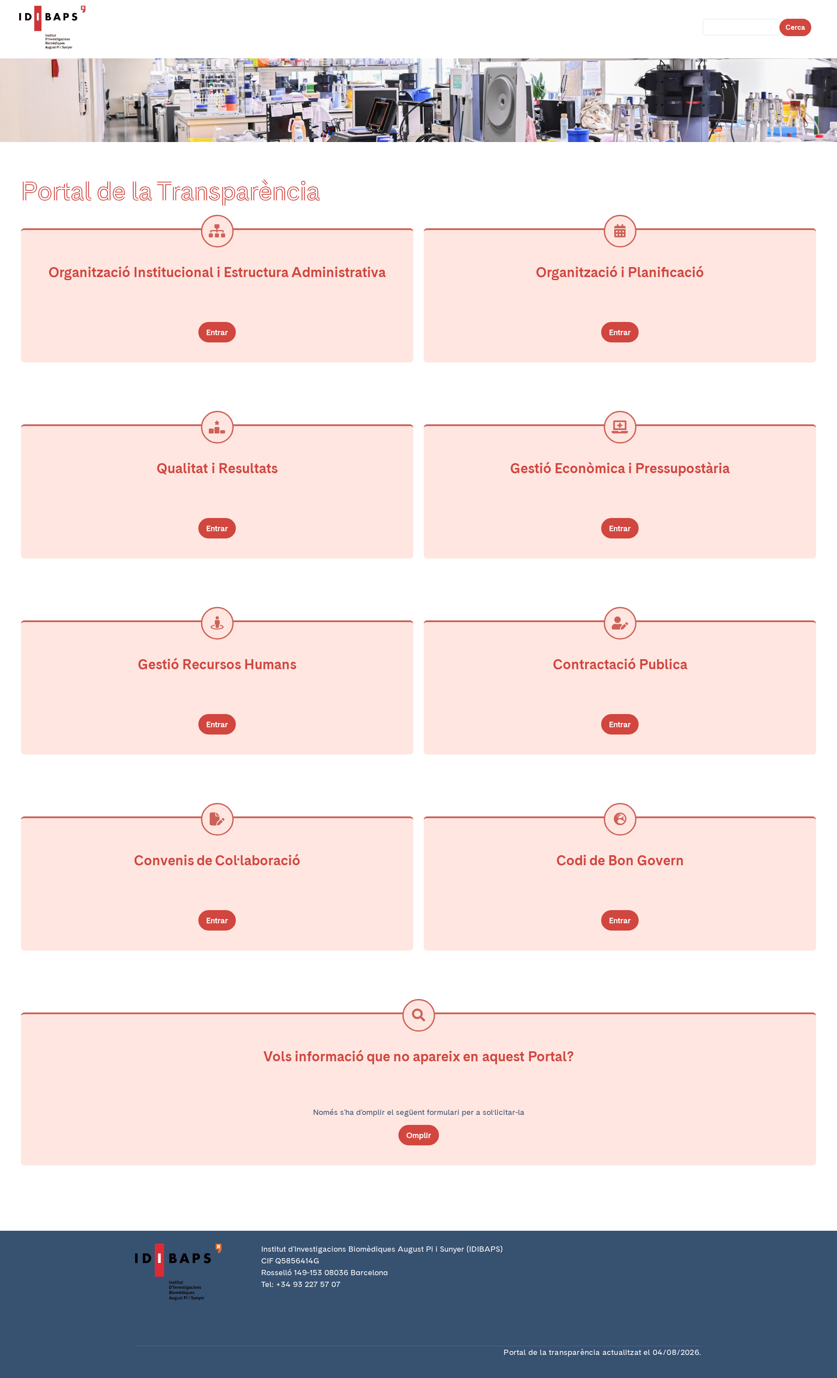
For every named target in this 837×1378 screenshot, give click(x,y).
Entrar (217, 332)
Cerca (795, 27)
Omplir (418, 1135)
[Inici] (56, 27)
